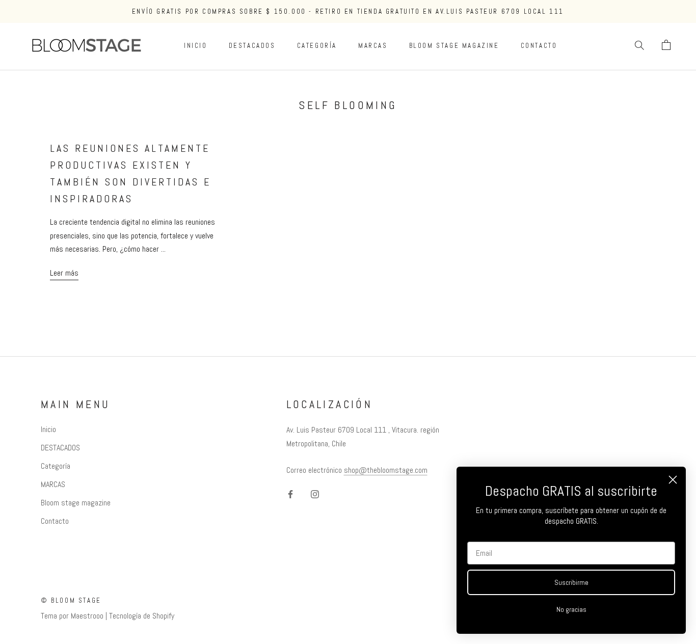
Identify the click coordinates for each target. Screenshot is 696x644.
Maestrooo (87, 615)
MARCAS (373, 45)
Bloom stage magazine (454, 45)
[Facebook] (290, 493)
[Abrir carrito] (666, 45)
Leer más (64, 272)
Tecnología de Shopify (141, 615)
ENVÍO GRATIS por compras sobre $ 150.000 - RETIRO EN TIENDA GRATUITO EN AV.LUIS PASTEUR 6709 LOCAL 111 (348, 11)
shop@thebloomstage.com (385, 470)
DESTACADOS (252, 45)
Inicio (195, 45)
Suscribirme (571, 582)
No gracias (571, 609)
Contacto (539, 45)
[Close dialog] (673, 480)
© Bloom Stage (71, 600)
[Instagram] (315, 493)
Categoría (317, 45)
